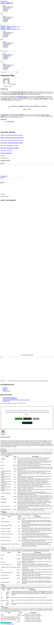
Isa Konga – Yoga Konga (6, 153)
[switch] (1, 512)
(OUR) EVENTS (7, 8)
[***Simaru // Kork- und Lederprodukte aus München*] (49, 253)
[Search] (17, 72)
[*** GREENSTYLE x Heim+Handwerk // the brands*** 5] (13, 213)
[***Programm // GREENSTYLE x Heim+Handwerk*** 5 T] (40, 277)
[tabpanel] (27, 481)
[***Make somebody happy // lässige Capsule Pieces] (31, 259)
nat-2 (9, 121)
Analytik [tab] (2, 584)
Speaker (12, 121)
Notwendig (4, 450)
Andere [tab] (2, 606)
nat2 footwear (20, 96)
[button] (27, 13)
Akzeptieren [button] (27, 418)
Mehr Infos (19, 418)
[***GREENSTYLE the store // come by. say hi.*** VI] (22, 247)
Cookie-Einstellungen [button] (27, 422)
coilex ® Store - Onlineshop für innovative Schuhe (12, 142)
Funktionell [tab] (3, 511)
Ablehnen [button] (36, 418)
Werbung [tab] (2, 547)
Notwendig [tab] (3, 449)
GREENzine (5, 9)
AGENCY (5, 11)
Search (2, 25)
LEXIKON (5, 10)
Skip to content (4, 1)
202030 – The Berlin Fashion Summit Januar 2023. (12, 137)
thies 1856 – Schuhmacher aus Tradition (9, 148)
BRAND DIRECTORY (8, 6)
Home (4, 5)
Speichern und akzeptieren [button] (6, 622)
